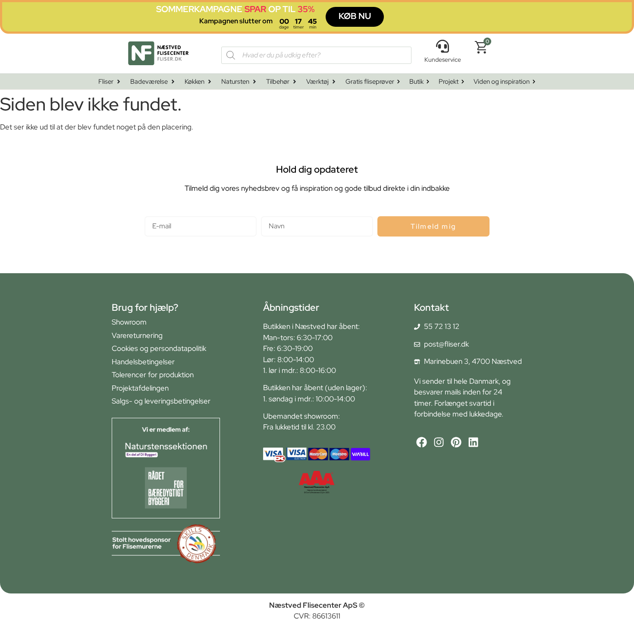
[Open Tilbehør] (295, 82)
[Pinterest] (456, 442)
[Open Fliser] (119, 82)
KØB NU (355, 16)
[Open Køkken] (210, 82)
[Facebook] (421, 442)
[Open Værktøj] (334, 82)
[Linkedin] (473, 442)
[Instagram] (438, 442)
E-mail (154, 212)
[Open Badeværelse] (173, 82)
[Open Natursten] (254, 82)
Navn (269, 212)
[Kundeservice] (442, 46)
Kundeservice (442, 59)
